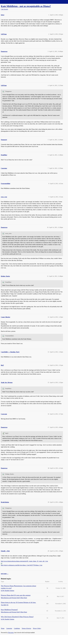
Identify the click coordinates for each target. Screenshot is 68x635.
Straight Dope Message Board (9, 2)
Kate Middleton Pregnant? (9, 609)
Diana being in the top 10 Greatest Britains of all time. (18, 602)
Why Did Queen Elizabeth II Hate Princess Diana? (17, 617)
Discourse (11, 632)
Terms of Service (26, 628)
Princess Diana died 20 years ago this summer (16, 595)
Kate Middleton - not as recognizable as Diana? (26, 6)
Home (2, 628)
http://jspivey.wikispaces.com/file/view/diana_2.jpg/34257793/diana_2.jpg (21, 565)
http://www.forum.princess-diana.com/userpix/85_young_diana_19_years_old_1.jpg (24, 561)
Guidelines (17, 628)
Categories (9, 628)
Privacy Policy (37, 628)
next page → (4, 573)
